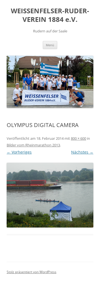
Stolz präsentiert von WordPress (31, 272)
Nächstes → (82, 152)
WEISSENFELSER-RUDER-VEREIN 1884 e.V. (50, 15)
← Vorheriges (19, 152)
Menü (50, 45)
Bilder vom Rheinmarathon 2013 (33, 145)
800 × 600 (78, 138)
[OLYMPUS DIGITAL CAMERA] (50, 195)
